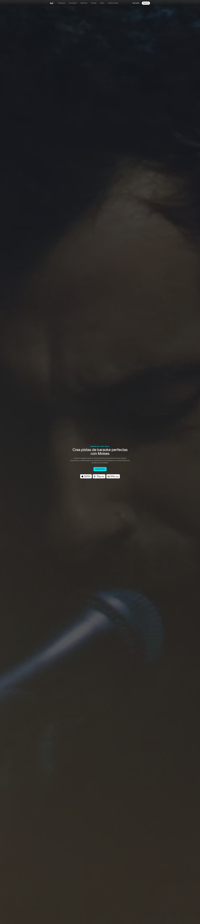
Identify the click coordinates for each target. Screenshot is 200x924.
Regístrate (146, 3)
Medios (102, 3)
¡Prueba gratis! (100, 469)
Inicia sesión (136, 3)
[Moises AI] (51, 3)
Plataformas (83, 3)
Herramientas (73, 3)
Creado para (61, 3)
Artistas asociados (113, 3)
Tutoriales (93, 3)
